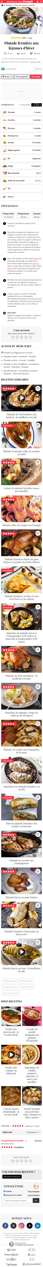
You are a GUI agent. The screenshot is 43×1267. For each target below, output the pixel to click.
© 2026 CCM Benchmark (21, 1240)
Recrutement (35, 1233)
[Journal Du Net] (32, 1249)
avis (29, 38)
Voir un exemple (33, 1191)
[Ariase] (11, 1264)
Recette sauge (9, 980)
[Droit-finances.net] (32, 1254)
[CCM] (11, 1250)
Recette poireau (10, 987)
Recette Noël (27, 987)
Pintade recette (10, 356)
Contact (20, 1233)
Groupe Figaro (32, 1237)
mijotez (16, 294)
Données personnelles (13, 1235)
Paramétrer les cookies (30, 1235)
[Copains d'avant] (11, 1259)
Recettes (9, 5)
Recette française (11, 993)
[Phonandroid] (32, 1264)
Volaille (32, 5)
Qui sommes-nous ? (9, 1233)
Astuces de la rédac (13, 1195)
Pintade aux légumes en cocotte (17, 352)
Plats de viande (21, 5)
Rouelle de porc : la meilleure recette (20, 370)
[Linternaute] (11, 1255)
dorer (36, 258)
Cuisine (8, 1191)
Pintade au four (11, 360)
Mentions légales (20, 1237)
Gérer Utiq (9, 1237)
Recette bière (26, 980)
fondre (10, 268)
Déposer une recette (12, 1177)
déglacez (33, 282)
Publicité (27, 1233)
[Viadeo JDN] (32, 1259)
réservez (35, 263)
